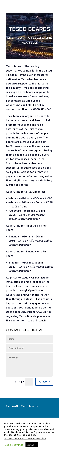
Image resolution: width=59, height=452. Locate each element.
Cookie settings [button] (14, 444)
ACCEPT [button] (31, 444)
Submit (44, 382)
